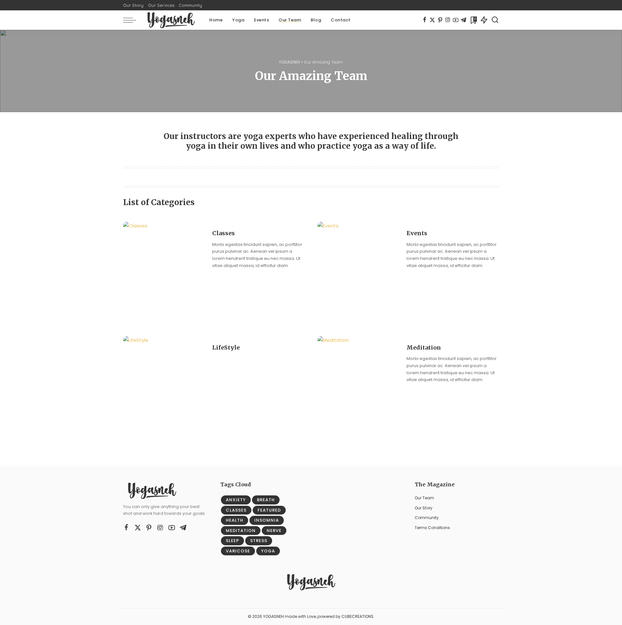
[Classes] (163, 272)
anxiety (236, 500)
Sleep (232, 541)
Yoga (268, 551)
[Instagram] (448, 20)
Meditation (424, 347)
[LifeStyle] (163, 386)
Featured (269, 510)
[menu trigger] (133, 20)
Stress (258, 541)
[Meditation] (357, 386)
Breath (266, 500)
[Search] (495, 20)
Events (417, 233)
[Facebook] (424, 20)
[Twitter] (432, 20)
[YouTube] (455, 20)
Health (234, 520)
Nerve (274, 530)
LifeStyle (226, 347)
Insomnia (266, 520)
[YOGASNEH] (171, 20)
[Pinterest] (440, 20)
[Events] (357, 272)
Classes (223, 233)
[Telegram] (463, 20)
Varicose (238, 551)
